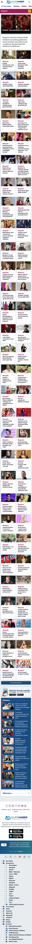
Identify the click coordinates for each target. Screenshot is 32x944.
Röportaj (9, 913)
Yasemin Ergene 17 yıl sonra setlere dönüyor (8, 529)
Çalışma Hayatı (14, 898)
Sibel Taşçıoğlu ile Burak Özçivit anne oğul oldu (8, 358)
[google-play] (16, 836)
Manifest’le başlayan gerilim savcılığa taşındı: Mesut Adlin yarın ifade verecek (23, 171)
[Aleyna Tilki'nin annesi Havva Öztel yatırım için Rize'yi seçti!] (23, 265)
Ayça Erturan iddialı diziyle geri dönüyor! (23, 339)
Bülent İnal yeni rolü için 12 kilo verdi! (23, 256)
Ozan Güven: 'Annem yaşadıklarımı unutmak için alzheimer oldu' (23, 487)
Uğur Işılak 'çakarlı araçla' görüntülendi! (22, 103)
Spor (10, 893)
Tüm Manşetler (14, 937)
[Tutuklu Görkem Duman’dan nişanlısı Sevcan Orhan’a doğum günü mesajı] (23, 601)
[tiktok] (24, 856)
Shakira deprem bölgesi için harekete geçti (8, 485)
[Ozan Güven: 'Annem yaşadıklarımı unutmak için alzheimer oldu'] (23, 475)
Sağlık (11, 891)
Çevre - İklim (13, 874)
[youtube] (19, 856)
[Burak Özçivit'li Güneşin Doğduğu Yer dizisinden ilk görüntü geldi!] (8, 663)
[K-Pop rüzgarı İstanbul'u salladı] (23, 663)
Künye (9, 809)
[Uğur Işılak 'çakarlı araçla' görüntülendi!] (23, 93)
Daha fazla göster (16, 683)
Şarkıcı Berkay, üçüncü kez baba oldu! (23, 443)
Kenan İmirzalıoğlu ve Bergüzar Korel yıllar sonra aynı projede (8, 318)
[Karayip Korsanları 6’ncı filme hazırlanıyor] (8, 601)
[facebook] (6, 856)
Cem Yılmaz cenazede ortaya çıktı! (8, 339)
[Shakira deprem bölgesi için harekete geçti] (8, 475)
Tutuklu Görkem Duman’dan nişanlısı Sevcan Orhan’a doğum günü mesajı (23, 613)
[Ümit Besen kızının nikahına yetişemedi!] (8, 580)
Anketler (9, 917)
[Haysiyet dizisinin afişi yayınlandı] (23, 75)
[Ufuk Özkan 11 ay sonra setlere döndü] (8, 538)
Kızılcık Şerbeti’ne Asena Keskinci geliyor (23, 569)
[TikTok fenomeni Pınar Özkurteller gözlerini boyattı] (8, 286)
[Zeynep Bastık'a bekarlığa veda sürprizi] (23, 623)
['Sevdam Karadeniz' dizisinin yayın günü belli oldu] (8, 93)
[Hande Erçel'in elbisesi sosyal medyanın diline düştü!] (23, 412)
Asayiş (11, 869)
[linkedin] (28, 856)
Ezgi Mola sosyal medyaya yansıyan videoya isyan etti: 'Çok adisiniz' (23, 149)
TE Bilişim (20, 851)
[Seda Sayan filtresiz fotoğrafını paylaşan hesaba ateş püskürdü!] (8, 201)
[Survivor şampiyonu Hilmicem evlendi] (23, 389)
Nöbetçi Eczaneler (15, 926)
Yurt (10, 902)
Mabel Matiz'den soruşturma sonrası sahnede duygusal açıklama (8, 236)
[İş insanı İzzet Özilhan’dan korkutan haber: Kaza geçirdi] (23, 369)
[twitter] (10, 856)
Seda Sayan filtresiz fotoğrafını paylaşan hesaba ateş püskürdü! (8, 213)
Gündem (16, 6)
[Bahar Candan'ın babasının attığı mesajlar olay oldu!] (8, 433)
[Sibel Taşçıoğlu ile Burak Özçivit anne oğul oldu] (8, 348)
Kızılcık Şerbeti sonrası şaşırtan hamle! (23, 316)
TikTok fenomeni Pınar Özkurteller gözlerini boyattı (8, 297)
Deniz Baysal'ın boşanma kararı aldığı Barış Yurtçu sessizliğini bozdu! (8, 149)
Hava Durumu (13, 928)
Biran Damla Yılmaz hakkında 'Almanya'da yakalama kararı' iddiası (8, 402)
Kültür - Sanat (14, 885)
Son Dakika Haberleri (16, 939)
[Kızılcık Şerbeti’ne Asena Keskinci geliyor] (23, 559)
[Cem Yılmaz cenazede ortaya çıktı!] (8, 328)
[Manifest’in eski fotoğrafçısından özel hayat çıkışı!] (8, 246)
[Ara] (29, 2)
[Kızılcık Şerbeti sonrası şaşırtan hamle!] (23, 306)
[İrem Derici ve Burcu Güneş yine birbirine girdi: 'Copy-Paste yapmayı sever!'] (23, 114)
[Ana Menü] (2, 2)
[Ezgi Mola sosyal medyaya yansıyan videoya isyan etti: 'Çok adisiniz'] (23, 137)
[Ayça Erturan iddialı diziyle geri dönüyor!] (23, 328)
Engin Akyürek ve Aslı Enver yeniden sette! (8, 654)
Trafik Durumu (13, 933)
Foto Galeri (10, 906)
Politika (23, 6)
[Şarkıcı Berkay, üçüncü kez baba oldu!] (23, 433)
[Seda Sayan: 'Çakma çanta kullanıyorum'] (23, 518)
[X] (9, 805)
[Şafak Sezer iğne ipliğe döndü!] (23, 182)
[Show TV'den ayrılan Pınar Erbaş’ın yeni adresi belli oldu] (8, 559)
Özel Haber (7, 6)
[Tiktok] (25, 805)
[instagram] (15, 856)
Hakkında (4, 809)
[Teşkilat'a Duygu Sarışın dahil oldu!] (23, 286)
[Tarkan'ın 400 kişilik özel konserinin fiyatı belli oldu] (23, 224)
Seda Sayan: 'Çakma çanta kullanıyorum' (22, 529)
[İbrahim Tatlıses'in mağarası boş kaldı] (8, 369)
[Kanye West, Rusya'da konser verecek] (8, 454)
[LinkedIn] (19, 805)
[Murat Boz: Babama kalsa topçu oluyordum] (8, 114)
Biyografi (9, 915)
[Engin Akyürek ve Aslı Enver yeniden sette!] (8, 644)
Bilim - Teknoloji (14, 872)
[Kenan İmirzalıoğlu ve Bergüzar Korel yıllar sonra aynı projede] (8, 306)
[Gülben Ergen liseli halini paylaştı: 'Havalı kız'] (23, 348)
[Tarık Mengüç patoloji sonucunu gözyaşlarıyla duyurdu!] (23, 538)
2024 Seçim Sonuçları (16, 904)
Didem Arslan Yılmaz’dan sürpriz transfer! (8, 192)
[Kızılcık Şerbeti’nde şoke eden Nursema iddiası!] (8, 54)
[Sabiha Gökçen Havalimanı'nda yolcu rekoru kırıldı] (23, 580)
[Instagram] (16, 805)
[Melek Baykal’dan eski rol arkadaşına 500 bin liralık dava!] (23, 201)
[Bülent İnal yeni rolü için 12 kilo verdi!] (23, 246)
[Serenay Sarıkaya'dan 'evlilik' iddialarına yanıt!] (23, 454)
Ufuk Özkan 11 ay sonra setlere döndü (8, 548)
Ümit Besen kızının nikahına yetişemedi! (7, 590)
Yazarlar (9, 911)
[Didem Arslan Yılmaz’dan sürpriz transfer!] (8, 182)
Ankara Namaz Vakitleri (17, 930)
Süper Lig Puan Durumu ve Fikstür (20, 935)
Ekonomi (12, 880)
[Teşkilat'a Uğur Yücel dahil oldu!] (8, 75)
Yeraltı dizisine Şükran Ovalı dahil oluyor (23, 654)
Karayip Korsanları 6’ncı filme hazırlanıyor (8, 611)
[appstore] (16, 831)
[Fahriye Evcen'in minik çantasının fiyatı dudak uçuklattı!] (8, 265)
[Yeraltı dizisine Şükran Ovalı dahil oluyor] (23, 644)
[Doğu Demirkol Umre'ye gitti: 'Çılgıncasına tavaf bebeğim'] (8, 497)
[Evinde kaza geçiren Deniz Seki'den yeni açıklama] (23, 497)
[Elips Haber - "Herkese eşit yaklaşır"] (15, 2)
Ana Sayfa (9, 861)
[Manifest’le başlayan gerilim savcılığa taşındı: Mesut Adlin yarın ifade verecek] (23, 159)
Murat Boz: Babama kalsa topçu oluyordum (8, 124)
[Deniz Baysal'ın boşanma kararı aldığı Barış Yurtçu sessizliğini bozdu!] (8, 137)
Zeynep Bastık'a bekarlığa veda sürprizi (23, 633)
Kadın (11, 900)
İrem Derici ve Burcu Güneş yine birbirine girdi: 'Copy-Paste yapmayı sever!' (23, 126)
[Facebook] (6, 805)
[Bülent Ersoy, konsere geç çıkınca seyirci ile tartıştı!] (8, 159)
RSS (4, 844)
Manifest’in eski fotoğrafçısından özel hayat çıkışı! (8, 256)
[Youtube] (22, 805)
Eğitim (11, 878)
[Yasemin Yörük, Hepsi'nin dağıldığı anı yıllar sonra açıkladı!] (8, 412)
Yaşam (11, 896)
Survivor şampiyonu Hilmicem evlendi (23, 400)
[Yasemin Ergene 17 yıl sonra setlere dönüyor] (8, 518)
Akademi (12, 867)
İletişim (16, 811)
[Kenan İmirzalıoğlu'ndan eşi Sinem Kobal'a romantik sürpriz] (8, 623)
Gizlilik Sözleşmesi (17, 809)
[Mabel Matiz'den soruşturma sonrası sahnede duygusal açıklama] (8, 224)
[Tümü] (28, 793)
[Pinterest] (13, 805)
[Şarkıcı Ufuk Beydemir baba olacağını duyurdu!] (23, 54)
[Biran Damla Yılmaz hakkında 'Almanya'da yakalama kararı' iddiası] (8, 389)
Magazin (12, 887)
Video (8, 909)
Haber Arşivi (26, 809)
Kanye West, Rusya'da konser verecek (8, 464)
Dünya (11, 876)
